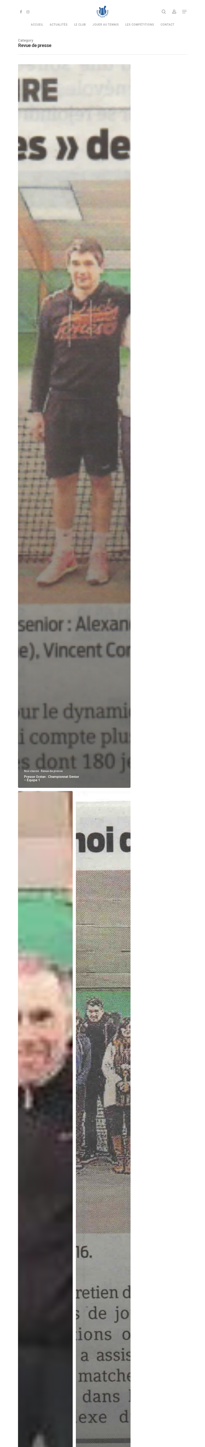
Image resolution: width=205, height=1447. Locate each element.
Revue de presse (52, 771)
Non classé (31, 771)
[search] (163, 12)
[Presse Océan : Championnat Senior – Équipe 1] (74, 426)
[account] (174, 12)
